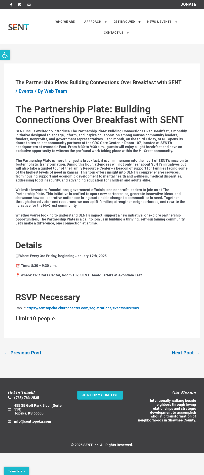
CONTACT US (113, 32)
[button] (5, 55)
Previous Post (22, 353)
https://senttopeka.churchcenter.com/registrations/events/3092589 (82, 308)
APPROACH (92, 21)
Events (26, 91)
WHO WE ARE (65, 21)
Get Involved (124, 21)
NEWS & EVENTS (159, 21)
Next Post (186, 353)
